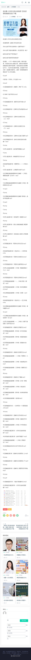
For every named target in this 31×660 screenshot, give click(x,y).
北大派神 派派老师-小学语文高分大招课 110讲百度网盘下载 (9, 600)
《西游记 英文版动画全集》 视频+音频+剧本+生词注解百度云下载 (9, 527)
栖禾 (3, 2)
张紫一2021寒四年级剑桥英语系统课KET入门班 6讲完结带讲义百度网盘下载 (9, 578)
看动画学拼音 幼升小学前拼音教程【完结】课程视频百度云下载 (22, 527)
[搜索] (22, 2)
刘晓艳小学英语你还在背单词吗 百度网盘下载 (22, 555)
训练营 (5, 509)
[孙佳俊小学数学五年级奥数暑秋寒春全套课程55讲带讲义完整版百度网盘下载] (22, 589)
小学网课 (13, 16)
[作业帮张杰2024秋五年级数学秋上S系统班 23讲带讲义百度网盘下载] (9, 544)
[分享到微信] (4, 515)
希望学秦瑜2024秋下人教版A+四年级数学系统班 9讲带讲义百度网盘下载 (22, 578)
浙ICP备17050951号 (15, 655)
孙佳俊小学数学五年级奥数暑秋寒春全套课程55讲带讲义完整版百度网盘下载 (22, 600)
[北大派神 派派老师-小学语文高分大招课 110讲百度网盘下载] (9, 589)
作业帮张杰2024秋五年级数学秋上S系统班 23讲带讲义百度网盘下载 (9, 555)
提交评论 (24, 620)
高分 (10, 509)
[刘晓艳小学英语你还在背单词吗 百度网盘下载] (22, 544)
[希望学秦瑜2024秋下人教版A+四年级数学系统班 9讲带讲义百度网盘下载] (22, 567)
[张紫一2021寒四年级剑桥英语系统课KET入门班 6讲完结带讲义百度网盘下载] (9, 567)
